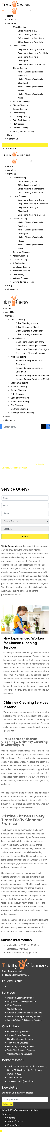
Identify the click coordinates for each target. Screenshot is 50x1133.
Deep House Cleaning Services (21, 1001)
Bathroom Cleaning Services (20, 998)
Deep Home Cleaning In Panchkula (33, 53)
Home (10, 16)
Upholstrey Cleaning (21, 116)
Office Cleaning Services (18, 1031)
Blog (9, 135)
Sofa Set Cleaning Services (20, 1039)
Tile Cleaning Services (17, 1043)
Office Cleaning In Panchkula (30, 42)
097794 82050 (9, 148)
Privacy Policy (14, 1125)
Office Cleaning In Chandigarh (31, 38)
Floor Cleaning (14, 1005)
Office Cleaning (19, 27)
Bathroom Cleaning (21, 102)
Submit (25, 536)
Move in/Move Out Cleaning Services (24, 1020)
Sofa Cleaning (19, 113)
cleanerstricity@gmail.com (21, 1081)
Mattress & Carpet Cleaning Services (24, 1016)
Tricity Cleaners (8, 546)
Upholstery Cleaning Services (21, 1046)
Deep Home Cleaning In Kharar (31, 49)
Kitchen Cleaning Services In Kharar (32, 375)
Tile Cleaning (18, 124)
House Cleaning (20, 46)
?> (31, 10)
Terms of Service (15, 1121)
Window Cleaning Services (19, 1054)
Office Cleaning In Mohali (29, 35)
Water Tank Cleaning (21, 120)
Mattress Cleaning (21, 128)
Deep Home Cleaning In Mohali (31, 64)
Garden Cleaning (20, 109)
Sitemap (11, 1118)
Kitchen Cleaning (20, 68)
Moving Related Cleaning (23, 131)
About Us (11, 19)
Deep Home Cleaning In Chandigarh (32, 349)
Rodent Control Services (18, 1035)
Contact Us (12, 139)
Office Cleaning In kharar (28, 31)
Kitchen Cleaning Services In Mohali (32, 379)
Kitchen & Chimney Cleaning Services (24, 1012)
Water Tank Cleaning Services (21, 1050)
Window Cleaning (20, 105)
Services (11, 23)
